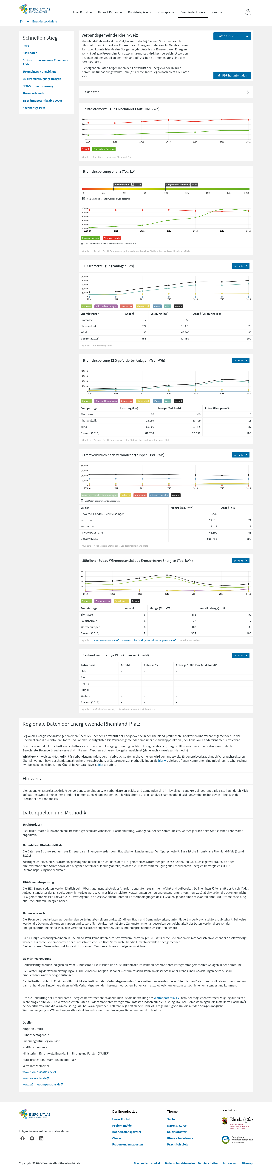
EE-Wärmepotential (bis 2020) (42, 100)
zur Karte (238, 266)
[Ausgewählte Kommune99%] (165, 189)
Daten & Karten (177, 1125)
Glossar (117, 1138)
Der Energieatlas (124, 1111)
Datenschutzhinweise (180, 1163)
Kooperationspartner (126, 1132)
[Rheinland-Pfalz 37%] (113, 189)
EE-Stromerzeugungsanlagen (42, 79)
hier (160, 760)
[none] (81, 12)
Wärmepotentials (165, 998)
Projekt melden (122, 1125)
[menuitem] (80, 12)
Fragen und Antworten (127, 1144)
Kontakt (156, 1163)
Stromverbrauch (33, 93)
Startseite (140, 1163)
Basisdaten (30, 53)
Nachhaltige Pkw (34, 108)
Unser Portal (121, 1119)
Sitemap (247, 1163)
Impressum (230, 1163)
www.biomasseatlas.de (105, 640)
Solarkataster (177, 1132)
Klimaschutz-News (180, 1138)
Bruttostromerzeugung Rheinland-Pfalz (45, 62)
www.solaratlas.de (131, 640)
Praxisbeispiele (177, 1144)
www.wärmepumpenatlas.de (159, 640)
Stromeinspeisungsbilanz (39, 71)
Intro (26, 45)
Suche (171, 1119)
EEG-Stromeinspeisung (38, 86)
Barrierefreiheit (209, 1163)
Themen (173, 1111)
